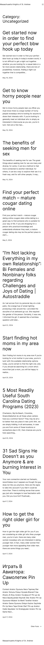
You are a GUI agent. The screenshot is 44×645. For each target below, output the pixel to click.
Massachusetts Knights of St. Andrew (15, 4)
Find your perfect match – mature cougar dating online (21, 200)
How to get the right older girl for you (21, 519)
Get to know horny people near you (22, 96)
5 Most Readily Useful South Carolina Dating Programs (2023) (21, 398)
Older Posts (36, 626)
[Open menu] (42, 4)
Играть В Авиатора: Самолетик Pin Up (19, 574)
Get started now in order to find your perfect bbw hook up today (21, 41)
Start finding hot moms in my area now (21, 343)
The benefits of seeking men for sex (20, 148)
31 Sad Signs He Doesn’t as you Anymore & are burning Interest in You (22, 461)
